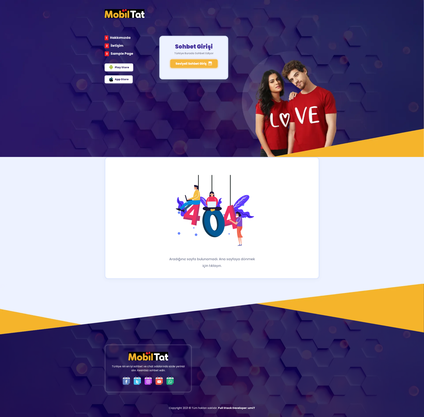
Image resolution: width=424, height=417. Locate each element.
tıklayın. (215, 265)
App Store (122, 79)
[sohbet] (124, 13)
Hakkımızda (120, 37)
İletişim (117, 45)
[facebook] (127, 381)
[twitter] (138, 381)
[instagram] (149, 381)
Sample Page (122, 53)
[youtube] (160, 381)
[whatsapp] (170, 381)
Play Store (122, 67)
